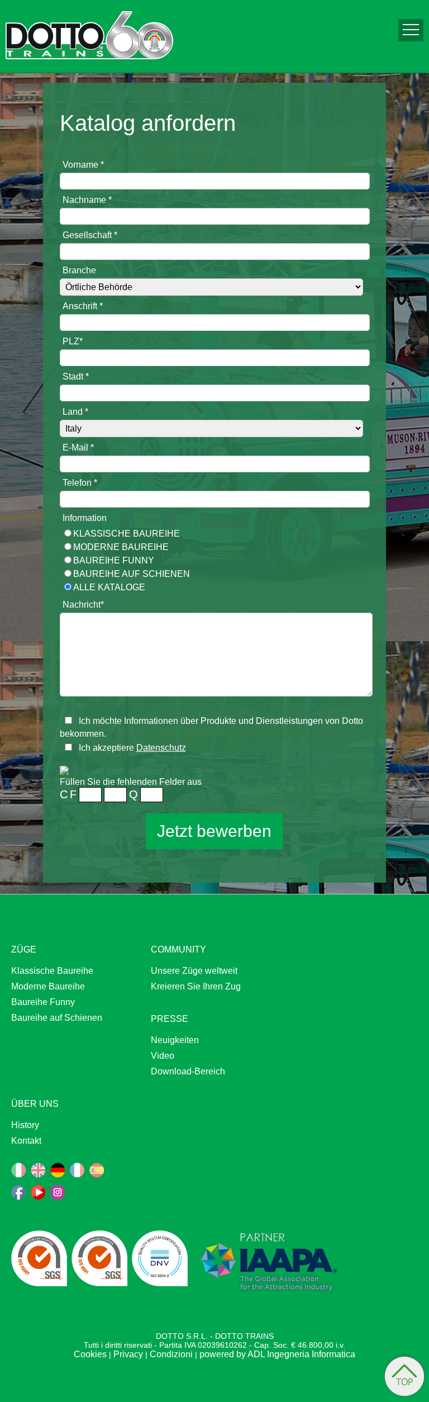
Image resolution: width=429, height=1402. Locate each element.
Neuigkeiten (175, 1040)
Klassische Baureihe (126, 533)
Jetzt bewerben (214, 831)
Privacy (128, 1354)
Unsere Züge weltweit (194, 970)
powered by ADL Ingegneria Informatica (277, 1354)
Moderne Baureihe (121, 547)
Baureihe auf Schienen (131, 574)
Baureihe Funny (113, 560)
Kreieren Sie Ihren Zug (196, 986)
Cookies (90, 1354)
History (25, 1125)
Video (162, 1055)
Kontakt (26, 1140)
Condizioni (171, 1354)
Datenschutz (161, 747)
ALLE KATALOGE (109, 587)
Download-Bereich (188, 1071)
